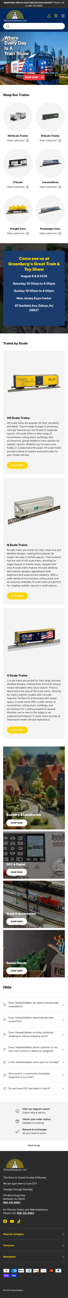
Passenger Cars (50, 228)
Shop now (17, 823)
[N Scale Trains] (50, 116)
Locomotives (50, 182)
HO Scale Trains (18, 135)
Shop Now (17, 465)
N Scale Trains (50, 135)
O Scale (18, 182)
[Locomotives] (50, 163)
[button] (56, 15)
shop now (17, 595)
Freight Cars (18, 228)
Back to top (34, 1145)
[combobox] (34, 26)
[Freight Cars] (17, 209)
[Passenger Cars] (50, 209)
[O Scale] (17, 163)
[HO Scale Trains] (17, 116)
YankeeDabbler (16, 1290)
